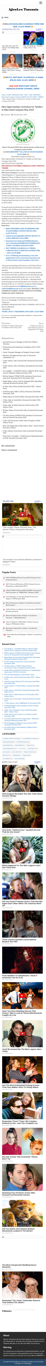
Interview (18, 745)
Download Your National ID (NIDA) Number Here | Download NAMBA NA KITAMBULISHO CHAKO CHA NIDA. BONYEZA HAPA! (23, 243)
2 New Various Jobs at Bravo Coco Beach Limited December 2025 (20, 715)
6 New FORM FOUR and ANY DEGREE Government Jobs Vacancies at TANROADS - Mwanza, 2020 (24, 591)
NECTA (5, 752)
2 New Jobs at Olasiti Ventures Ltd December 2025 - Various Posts (21, 695)
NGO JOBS (15, 752)
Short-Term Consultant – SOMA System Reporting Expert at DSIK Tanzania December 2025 (23, 437)
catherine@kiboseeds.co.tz (12, 288)
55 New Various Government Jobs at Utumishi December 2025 (19, 662)
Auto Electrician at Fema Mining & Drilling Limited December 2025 (20, 728)
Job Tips (21, 748)
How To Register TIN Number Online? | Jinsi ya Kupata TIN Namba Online (22, 623)
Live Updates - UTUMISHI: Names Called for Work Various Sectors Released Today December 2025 (23, 372)
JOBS (26, 95)
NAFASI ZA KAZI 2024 (29, 97)
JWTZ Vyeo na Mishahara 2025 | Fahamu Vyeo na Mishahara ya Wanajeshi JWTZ (23, 585)
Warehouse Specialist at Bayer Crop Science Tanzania (21, 629)
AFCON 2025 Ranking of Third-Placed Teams (19, 674)
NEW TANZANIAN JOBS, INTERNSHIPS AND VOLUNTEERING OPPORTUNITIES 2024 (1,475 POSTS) (22, 231)
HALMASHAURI (7, 742)
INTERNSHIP (6, 745)
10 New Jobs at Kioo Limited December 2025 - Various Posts (22, 678)
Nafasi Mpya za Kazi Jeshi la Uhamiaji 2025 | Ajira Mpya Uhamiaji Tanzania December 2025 (22, 382)
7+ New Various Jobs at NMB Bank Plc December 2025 (22, 703)
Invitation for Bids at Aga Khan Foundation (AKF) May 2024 (12, 326)
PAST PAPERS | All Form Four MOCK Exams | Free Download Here (23, 579)
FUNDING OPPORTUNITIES (11, 738)
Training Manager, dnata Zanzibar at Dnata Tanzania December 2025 (21, 706)
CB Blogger (27, 1363)
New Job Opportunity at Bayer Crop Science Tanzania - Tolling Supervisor (21, 616)
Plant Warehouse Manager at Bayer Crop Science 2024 (24, 635)
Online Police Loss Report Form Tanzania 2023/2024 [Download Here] (24, 610)
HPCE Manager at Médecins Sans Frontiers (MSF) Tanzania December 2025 (20, 724)
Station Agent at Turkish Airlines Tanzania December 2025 (23, 397)
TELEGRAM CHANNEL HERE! (26, 89)
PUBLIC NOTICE (28, 752)
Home (4, 95)
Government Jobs (29, 738)
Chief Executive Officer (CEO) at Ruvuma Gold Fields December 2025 (21, 682)
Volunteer (18, 758)
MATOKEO (31, 748)
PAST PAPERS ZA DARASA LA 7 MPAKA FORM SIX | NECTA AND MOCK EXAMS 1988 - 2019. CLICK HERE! (23, 250)
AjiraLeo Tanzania (21, 1361)
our (7, 300)
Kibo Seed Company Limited (11, 97)
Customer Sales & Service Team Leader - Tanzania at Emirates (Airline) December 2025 (21, 719)
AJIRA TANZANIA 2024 (15, 95)
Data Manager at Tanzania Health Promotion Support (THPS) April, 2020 (22, 598)
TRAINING (25, 755)
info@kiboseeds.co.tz (26, 286)
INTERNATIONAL (22, 742)
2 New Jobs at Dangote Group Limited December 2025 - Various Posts (20, 711)
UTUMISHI (6, 758)
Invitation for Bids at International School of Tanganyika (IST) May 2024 (35, 328)
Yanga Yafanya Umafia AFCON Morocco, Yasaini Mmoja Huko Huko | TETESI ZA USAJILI (22, 671)
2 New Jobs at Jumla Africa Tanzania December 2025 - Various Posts (22, 691)
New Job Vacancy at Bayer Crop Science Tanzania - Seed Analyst (23, 604)
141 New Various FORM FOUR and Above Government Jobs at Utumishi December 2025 (22, 416)
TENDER (40, 97)
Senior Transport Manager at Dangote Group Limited (21, 352)
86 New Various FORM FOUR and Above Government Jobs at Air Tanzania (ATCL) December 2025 (22, 377)
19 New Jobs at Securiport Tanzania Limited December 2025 (22, 699)
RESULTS (5, 755)
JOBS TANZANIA (35, 95)
